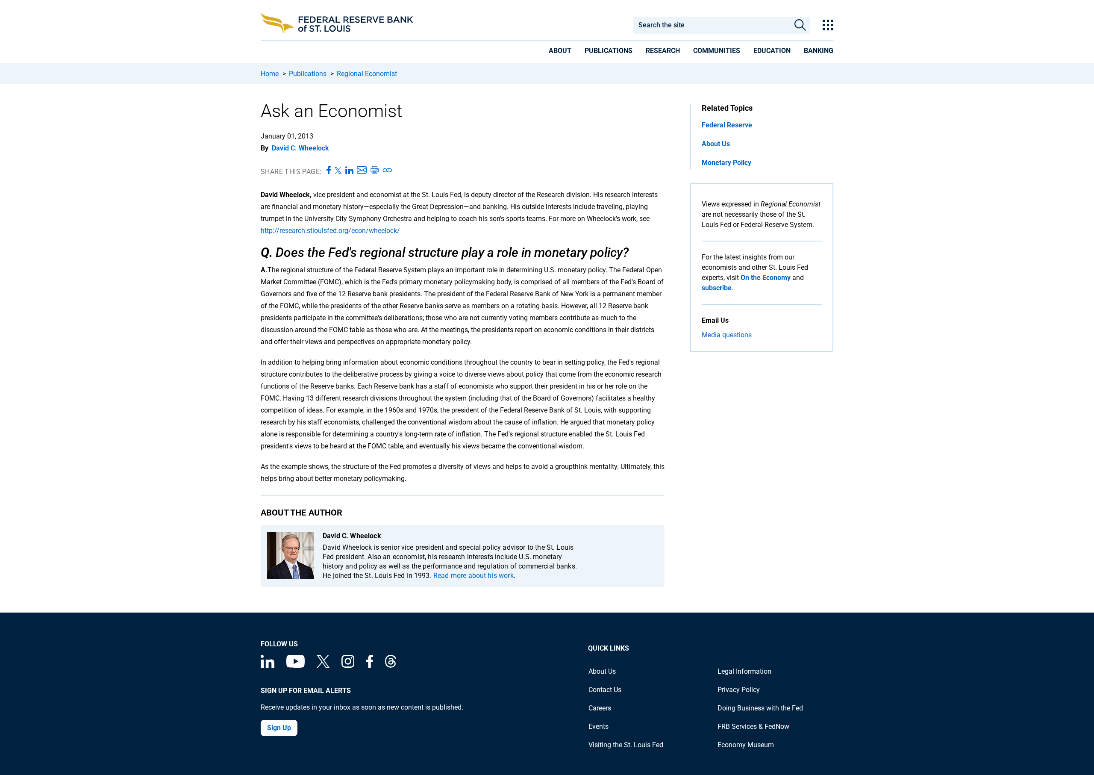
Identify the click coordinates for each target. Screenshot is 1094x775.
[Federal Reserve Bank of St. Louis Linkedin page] (267, 665)
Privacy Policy (739, 690)
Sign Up (279, 728)
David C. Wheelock (300, 148)
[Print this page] (374, 170)
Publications (307, 74)
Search (800, 25)
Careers (599, 708)
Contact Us (604, 690)
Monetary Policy (726, 163)
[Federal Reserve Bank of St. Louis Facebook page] (369, 665)
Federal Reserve (727, 125)
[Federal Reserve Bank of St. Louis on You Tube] (295, 665)
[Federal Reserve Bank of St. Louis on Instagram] (347, 665)
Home (270, 74)
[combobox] (711, 25)
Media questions (727, 335)
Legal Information (744, 671)
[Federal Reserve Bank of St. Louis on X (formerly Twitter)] (323, 665)
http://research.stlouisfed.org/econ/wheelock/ (330, 231)
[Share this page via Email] (361, 170)
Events (598, 726)
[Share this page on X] (338, 170)
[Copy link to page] (387, 170)
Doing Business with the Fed (760, 708)
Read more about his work (473, 576)
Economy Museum (746, 745)
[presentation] (560, 52)
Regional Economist (367, 74)
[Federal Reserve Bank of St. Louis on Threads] (390, 665)
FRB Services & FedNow (753, 726)
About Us (716, 144)
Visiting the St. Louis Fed (625, 745)
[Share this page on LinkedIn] (349, 170)
